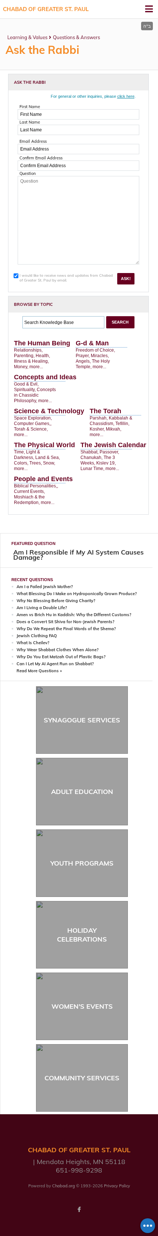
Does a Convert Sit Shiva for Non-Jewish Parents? (65, 621)
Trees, (35, 463)
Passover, (109, 452)
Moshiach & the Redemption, (29, 499)
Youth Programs (82, 863)
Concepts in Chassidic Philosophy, (35, 395)
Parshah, (99, 418)
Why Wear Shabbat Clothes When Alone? (57, 649)
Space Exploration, (33, 418)
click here (125, 96)
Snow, (49, 463)
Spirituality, (25, 389)
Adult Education (82, 791)
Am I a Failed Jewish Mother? (45, 586)
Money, (21, 366)
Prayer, (83, 355)
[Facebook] (79, 1209)
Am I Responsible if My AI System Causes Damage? (78, 555)
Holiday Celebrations (82, 934)
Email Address (33, 141)
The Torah (105, 411)
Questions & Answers (76, 37)
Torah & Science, (31, 429)
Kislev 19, (106, 463)
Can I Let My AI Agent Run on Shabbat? (55, 663)
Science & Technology (49, 411)
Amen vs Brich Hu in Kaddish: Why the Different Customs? (74, 614)
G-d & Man (92, 343)
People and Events (43, 479)
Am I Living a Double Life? (42, 607)
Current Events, (29, 491)
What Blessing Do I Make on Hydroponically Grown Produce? (77, 593)
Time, (19, 452)
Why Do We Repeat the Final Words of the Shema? (66, 628)
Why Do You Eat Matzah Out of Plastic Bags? (61, 656)
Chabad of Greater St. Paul (46, 9)
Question (27, 173)
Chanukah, (91, 457)
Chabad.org (63, 1185)
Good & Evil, (26, 384)
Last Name (29, 122)
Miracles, (100, 355)
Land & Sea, (47, 457)
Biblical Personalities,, (36, 485)
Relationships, (28, 350)
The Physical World (44, 445)
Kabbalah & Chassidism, (111, 420)
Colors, (21, 463)
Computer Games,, (32, 423)
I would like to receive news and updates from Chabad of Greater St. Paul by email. (66, 278)
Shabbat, (89, 452)
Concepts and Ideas (45, 377)
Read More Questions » (39, 670)
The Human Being (42, 343)
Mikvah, (113, 429)
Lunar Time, (92, 468)
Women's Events (82, 1006)
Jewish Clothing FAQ (37, 635)
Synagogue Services (82, 720)
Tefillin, (122, 423)
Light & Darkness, (27, 454)
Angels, (83, 361)
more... (36, 366)
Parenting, (24, 355)
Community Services (81, 1078)
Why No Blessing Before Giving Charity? (56, 600)
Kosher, (97, 429)
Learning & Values (27, 37)
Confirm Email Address (40, 157)
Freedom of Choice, (95, 350)
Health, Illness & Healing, (32, 358)
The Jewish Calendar (113, 445)
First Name (29, 106)
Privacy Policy (117, 1185)
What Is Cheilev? (33, 642)
